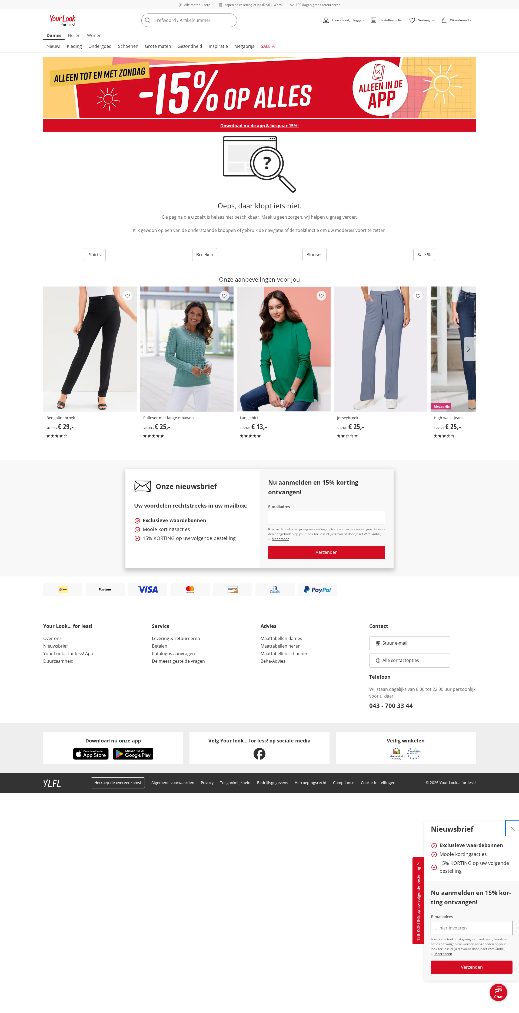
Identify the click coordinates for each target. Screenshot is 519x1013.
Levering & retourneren (176, 638)
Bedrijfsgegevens (272, 782)
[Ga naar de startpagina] (62, 20)
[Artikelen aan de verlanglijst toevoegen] (127, 296)
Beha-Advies (273, 661)
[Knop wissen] (231, 20)
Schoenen (128, 46)
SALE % (268, 46)
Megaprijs (244, 46)
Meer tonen (443, 953)
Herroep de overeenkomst (117, 782)
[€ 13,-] (283, 349)
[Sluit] (513, 828)
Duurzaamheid (58, 661)
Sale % (424, 255)
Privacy (207, 782)
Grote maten (158, 46)
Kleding (74, 46)
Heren (74, 35)
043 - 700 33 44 (391, 705)
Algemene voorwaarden (172, 782)
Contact (378, 626)
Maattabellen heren (281, 646)
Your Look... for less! (67, 626)
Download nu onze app (113, 740)
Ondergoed (100, 46)
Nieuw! (53, 46)
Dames (53, 35)
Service (160, 626)
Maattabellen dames (281, 638)
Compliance (343, 782)
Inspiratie (218, 46)
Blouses (314, 255)
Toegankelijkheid (235, 782)
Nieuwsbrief (55, 646)
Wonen (94, 35)
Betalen (159, 646)
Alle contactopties (400, 660)
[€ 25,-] (187, 349)
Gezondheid (190, 46)
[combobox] (201, 20)
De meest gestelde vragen (178, 661)
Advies (269, 626)
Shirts (95, 255)
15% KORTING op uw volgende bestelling (418, 904)
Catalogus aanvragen (173, 654)
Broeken (204, 255)
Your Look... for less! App (68, 654)
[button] (470, 349)
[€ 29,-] (90, 349)
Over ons (52, 638)
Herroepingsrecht (311, 782)
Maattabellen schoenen (284, 654)
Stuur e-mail (394, 644)
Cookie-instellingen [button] (378, 782)
